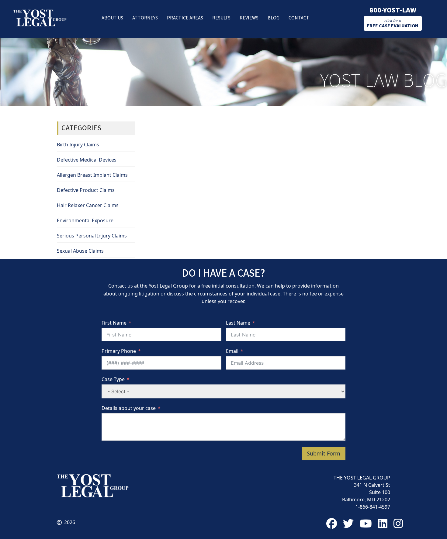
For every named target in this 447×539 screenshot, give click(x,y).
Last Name (238, 322)
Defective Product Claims (86, 190)
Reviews (249, 18)
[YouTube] (366, 523)
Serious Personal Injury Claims (92, 235)
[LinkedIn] (382, 523)
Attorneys (145, 18)
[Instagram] (398, 523)
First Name (114, 322)
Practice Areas (185, 18)
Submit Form (323, 453)
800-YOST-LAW (392, 10)
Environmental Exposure (85, 220)
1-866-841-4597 (372, 506)
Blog (273, 18)
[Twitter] (348, 523)
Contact (299, 18)
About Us (112, 18)
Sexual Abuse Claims (80, 250)
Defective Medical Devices (86, 159)
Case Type (113, 379)
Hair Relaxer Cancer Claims (88, 205)
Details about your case (129, 408)
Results (221, 18)
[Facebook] (331, 523)
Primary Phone (119, 351)
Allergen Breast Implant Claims (92, 175)
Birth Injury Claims (78, 144)
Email (232, 351)
